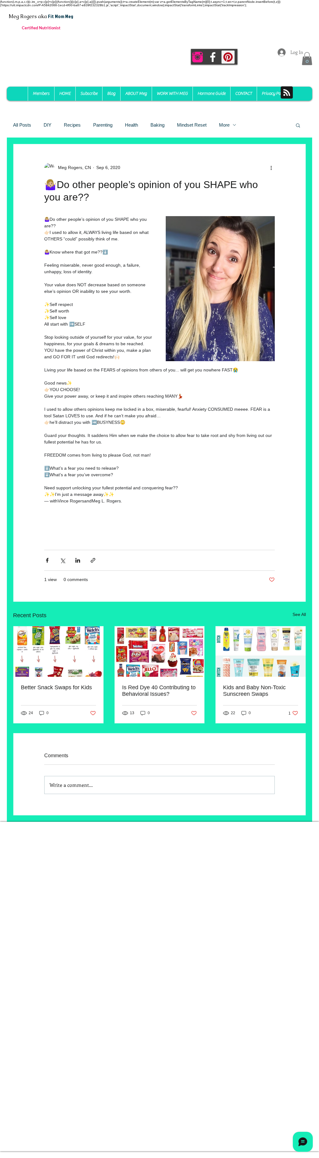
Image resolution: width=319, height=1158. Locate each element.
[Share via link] (93, 560)
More (224, 125)
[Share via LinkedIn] (78, 560)
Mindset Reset (192, 125)
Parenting (102, 125)
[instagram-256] (197, 57)
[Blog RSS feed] (287, 92)
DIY (47, 125)
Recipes (72, 125)
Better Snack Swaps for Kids (56, 687)
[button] (307, 58)
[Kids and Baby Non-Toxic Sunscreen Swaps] (261, 651)
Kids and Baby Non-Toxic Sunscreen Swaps (254, 690)
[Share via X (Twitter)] (62, 560)
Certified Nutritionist (41, 27)
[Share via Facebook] (47, 560)
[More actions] (271, 168)
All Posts (22, 125)
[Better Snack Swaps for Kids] (58, 651)
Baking (157, 125)
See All (299, 614)
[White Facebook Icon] (212, 57)
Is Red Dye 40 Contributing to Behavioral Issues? (159, 690)
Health (131, 125)
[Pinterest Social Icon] (228, 57)
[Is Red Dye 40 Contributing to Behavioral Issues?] (160, 651)
